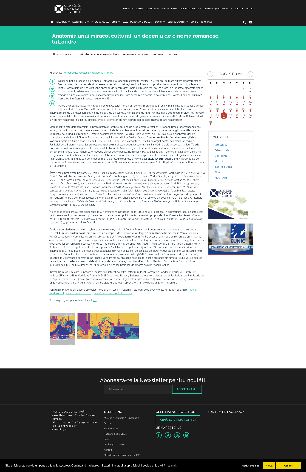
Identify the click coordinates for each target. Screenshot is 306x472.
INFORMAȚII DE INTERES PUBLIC (185, 9)
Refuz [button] (269, 465)
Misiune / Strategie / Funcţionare (121, 418)
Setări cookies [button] (250, 465)
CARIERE (249, 9)
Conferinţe (221, 156)
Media (163, 9)
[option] (62, 329)
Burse (194, 22)
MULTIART (221, 177)
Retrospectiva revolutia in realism (81, 72)
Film (217, 172)
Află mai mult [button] (168, 465)
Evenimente (79, 22)
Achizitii (108, 449)
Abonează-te (187, 389)
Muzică (219, 161)
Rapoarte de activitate (115, 434)
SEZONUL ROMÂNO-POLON (137, 22)
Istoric (107, 439)
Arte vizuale (222, 150)
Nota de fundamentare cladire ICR (122, 455)
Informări (206, 22)
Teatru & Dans (223, 166)
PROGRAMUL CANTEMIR (104, 22)
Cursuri (139, 9)
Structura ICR (111, 428)
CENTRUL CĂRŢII (176, 22)
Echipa (107, 423)
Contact (238, 9)
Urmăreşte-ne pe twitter (178, 419)
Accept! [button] (288, 465)
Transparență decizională (216, 9)
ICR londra (107, 72)
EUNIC (158, 22)
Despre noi (151, 9)
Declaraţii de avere (114, 444)
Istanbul (61, 22)
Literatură (221, 145)
